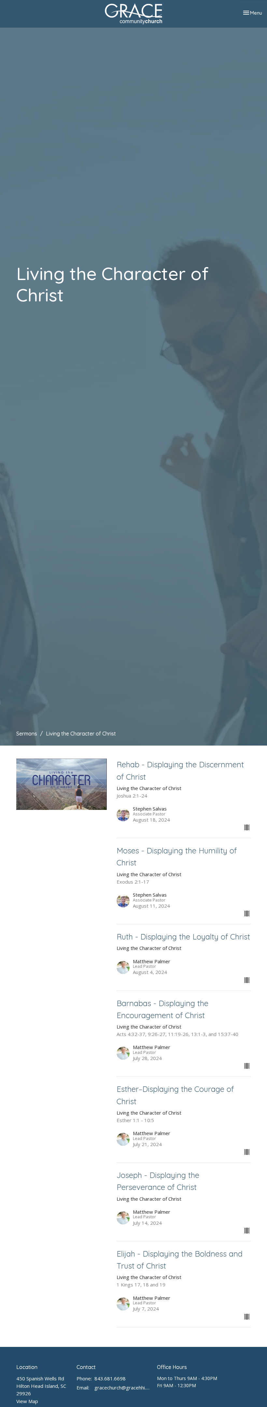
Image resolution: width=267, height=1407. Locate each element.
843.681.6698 (110, 1378)
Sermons (26, 733)
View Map (27, 1401)
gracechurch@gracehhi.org (122, 1387)
